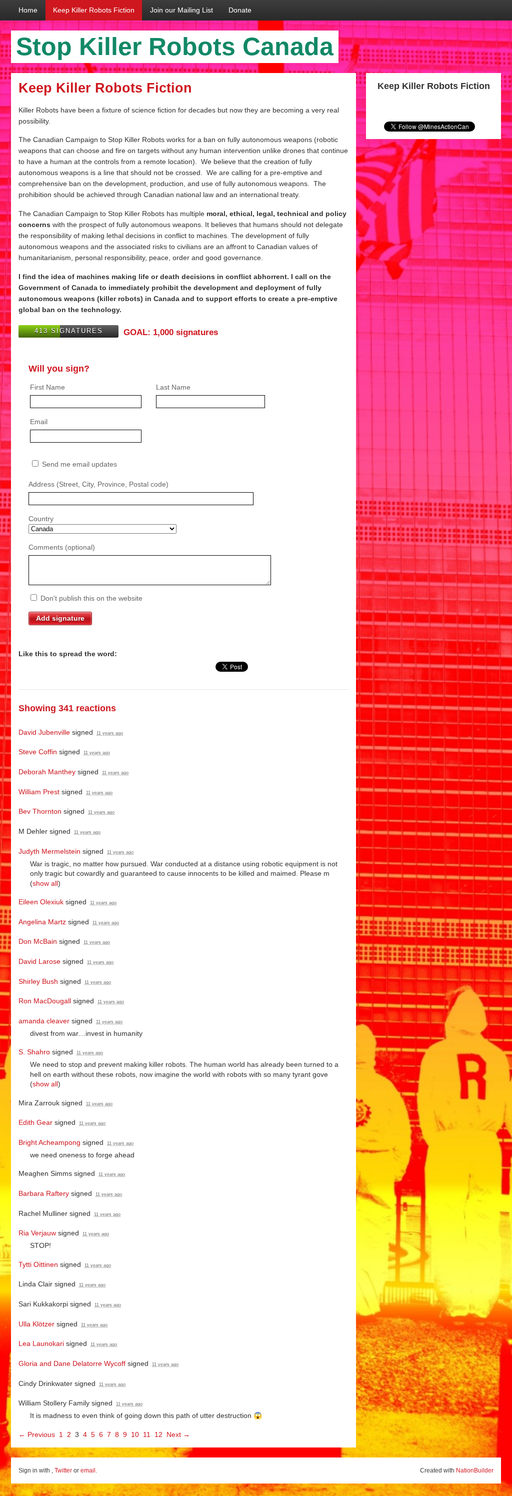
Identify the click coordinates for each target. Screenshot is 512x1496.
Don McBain (37, 941)
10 (135, 1434)
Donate (240, 10)
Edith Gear (35, 1122)
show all (45, 883)
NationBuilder (475, 1470)
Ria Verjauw (37, 1233)
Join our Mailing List (181, 10)
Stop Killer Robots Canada (175, 47)
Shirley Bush (38, 981)
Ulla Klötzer (36, 1324)
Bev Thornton (40, 811)
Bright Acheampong (49, 1142)
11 (146, 1434)
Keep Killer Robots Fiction (93, 10)
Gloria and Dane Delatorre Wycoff (72, 1363)
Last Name (173, 387)
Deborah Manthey (47, 772)
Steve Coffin (37, 752)
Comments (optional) (61, 547)
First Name (47, 387)
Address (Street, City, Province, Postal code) (98, 484)
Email (39, 422)
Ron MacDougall (44, 1001)
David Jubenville (44, 732)
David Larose (39, 961)
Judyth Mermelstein (49, 851)
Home (28, 10)
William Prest (39, 792)
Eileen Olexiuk (41, 902)
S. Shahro (34, 1052)
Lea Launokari (41, 1343)
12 (158, 1434)
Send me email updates (78, 464)
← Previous (36, 1434)
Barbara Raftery (43, 1193)
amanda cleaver (44, 1021)
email (88, 1470)
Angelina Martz (42, 922)
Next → (178, 1434)
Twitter (63, 1470)
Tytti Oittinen (38, 1264)
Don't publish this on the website (90, 598)
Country (41, 519)
